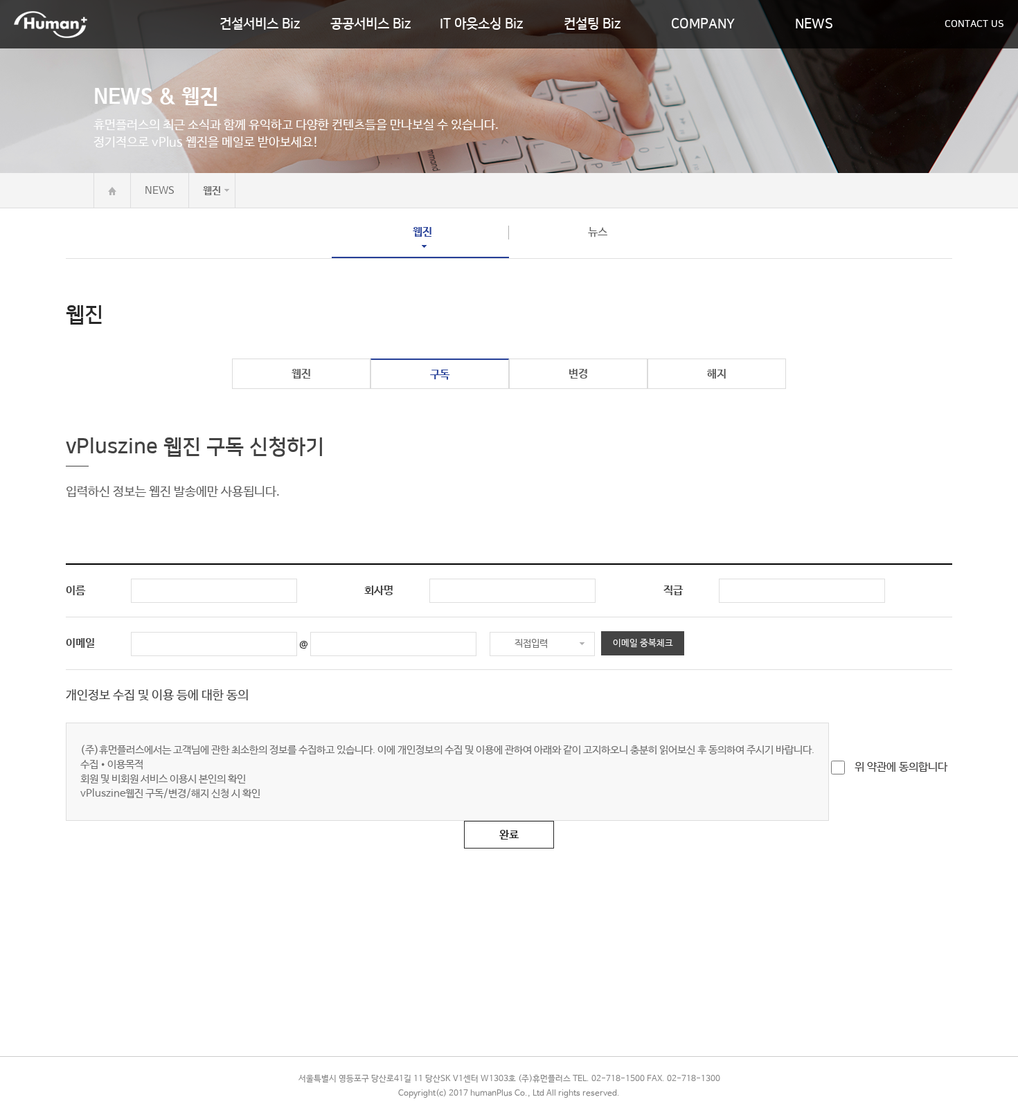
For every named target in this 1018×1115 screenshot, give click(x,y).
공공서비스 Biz (370, 24)
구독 (439, 374)
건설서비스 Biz (260, 24)
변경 (578, 374)
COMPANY (703, 24)
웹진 (422, 232)
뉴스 (597, 232)
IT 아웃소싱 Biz (481, 24)
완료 (509, 835)
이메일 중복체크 (643, 643)
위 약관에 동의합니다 (899, 767)
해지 (716, 374)
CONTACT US (974, 24)
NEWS (814, 24)
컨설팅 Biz (592, 24)
